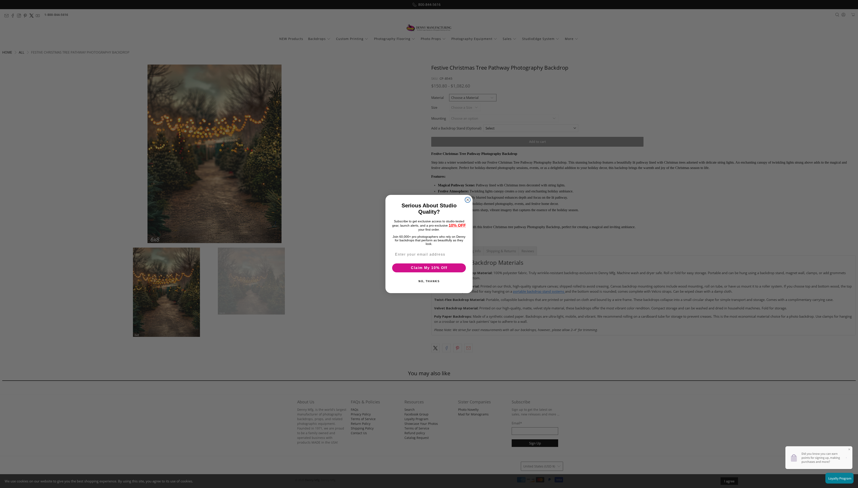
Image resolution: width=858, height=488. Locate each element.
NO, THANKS (429, 281)
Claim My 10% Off (429, 268)
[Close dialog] (467, 199)
